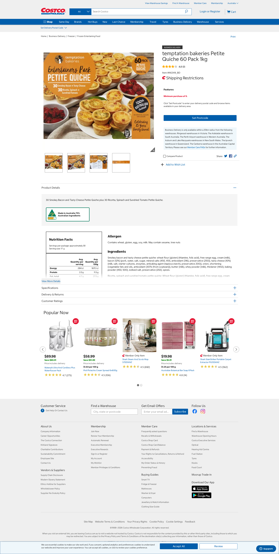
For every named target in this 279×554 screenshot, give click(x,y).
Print (233, 36)
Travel (153, 21)
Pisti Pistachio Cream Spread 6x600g (100, 370)
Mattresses (146, 488)
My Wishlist (96, 463)
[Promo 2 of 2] (141, 385)
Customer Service (53, 406)
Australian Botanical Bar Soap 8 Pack (177, 370)
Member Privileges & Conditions (105, 467)
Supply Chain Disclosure (52, 475)
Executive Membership (101, 445)
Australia (232, 3)
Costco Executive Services (203, 440)
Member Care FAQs (196, 147)
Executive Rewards (99, 449)
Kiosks (195, 463)
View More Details (51, 281)
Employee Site (47, 458)
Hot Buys (93, 21)
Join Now (95, 431)
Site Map (88, 521)
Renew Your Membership (102, 436)
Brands (78, 21)
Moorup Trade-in (202, 474)
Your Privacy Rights (137, 521)
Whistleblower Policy (50, 488)
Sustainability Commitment (53, 454)
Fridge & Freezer (149, 484)
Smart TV (145, 479)
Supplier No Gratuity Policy (53, 493)
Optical (195, 445)
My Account (96, 458)
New (105, 21)
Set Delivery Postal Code (52, 27)
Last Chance (118, 21)
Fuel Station (197, 454)
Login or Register (210, 11)
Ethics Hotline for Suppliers (53, 484)
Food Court (197, 467)
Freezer (71, 36)
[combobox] (80, 11)
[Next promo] (236, 349)
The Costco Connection (51, 440)
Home (43, 36)
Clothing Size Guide (150, 506)
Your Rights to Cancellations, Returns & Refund (162, 454)
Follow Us (198, 406)
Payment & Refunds (150, 449)
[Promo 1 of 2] (138, 385)
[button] (188, 11)
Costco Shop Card (149, 440)
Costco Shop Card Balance (153, 445)
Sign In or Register (99, 454)
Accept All (179, 546)
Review (218, 546)
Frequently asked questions (154, 431)
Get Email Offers (153, 406)
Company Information (50, 431)
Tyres (165, 21)
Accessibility (147, 458)
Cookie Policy (157, 521)
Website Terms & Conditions (110, 521)
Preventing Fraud (149, 467)
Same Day (64, 21)
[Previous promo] (42, 349)
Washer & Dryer (148, 493)
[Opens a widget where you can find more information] (266, 549)
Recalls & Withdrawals (151, 436)
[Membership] (144, 21)
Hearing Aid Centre (200, 449)
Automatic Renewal (100, 440)
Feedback (190, 521)
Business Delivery (182, 21)
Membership (136, 21)
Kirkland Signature (49, 445)
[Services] (224, 21)
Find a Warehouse (103, 406)
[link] (225, 156)
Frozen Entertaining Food (88, 36)
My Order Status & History (153, 463)
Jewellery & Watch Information (155, 502)
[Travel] (156, 21)
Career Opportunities (50, 436)
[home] (53, 11)
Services (219, 21)
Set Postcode (200, 118)
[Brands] (82, 21)
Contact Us (46, 463)
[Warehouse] (209, 21)
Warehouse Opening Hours (204, 436)
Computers (146, 497)
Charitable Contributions (52, 449)
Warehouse (203, 21)
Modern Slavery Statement (53, 479)
